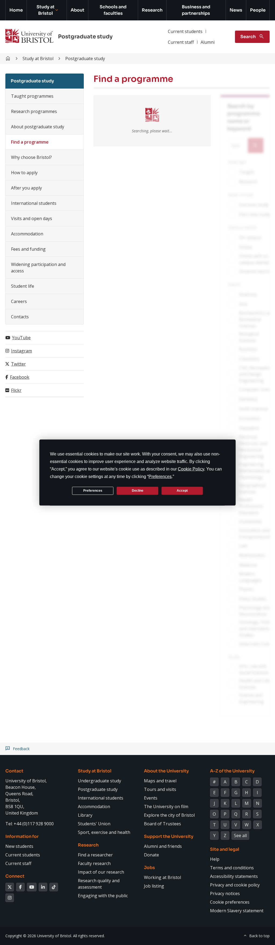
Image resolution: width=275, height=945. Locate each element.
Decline (137, 490)
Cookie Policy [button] (191, 468)
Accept (182, 490)
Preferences (92, 490)
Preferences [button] (160, 476)
